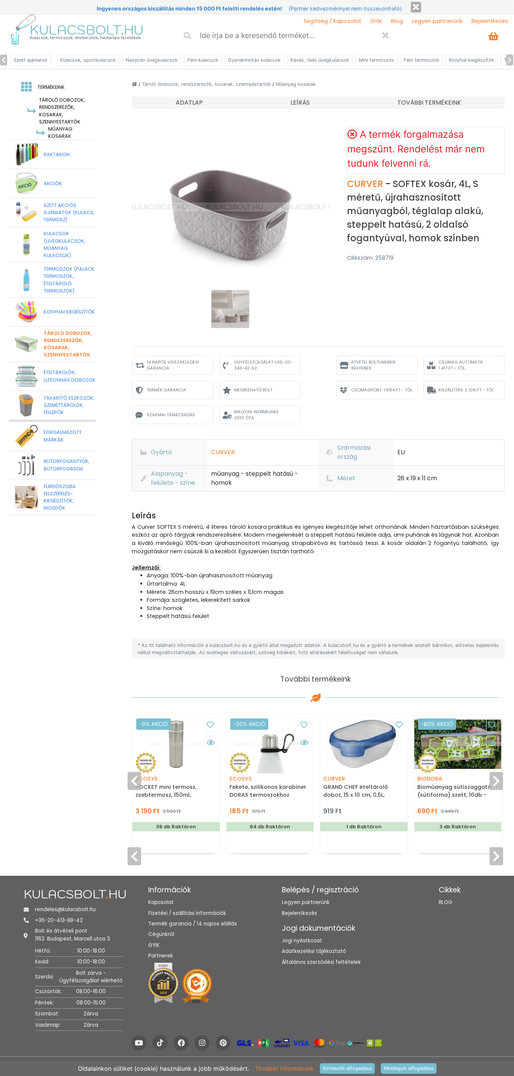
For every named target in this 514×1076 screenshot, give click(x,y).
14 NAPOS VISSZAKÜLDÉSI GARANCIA (173, 365)
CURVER (366, 184)
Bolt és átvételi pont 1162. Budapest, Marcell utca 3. (73, 934)
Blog (397, 21)
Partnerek (160, 955)
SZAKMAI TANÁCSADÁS (171, 415)
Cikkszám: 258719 (370, 258)
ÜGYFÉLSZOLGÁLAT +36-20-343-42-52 (263, 365)
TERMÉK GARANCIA (166, 390)
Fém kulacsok (202, 60)
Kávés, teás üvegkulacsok (319, 60)
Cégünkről (161, 934)
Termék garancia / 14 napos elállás (192, 923)
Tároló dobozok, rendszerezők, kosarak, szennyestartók (207, 84)
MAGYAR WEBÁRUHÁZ (256, 415)
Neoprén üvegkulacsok (152, 60)
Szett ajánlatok (30, 60)
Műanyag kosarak (296, 84)
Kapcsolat (161, 902)
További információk (284, 1068)
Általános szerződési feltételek (321, 962)
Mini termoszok (376, 60)
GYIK (376, 21)
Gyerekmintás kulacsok (254, 60)
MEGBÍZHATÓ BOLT (253, 390)
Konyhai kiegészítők (471, 60)
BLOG (445, 902)
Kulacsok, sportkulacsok (88, 60)
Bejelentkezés (489, 21)
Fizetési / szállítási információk (187, 913)
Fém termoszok (421, 60)
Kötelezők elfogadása (347, 1068)
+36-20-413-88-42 (59, 920)
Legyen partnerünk (437, 21)
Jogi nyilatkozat (302, 940)
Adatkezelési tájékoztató (314, 951)
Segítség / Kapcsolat (332, 21)
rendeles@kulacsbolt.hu (65, 909)
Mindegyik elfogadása (408, 1068)
